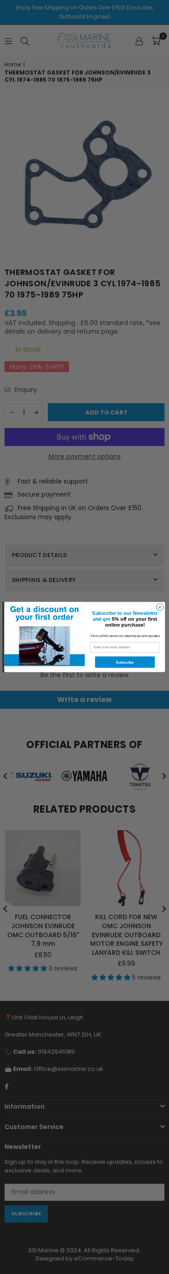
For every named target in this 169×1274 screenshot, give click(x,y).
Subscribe (125, 662)
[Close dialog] (159, 607)
